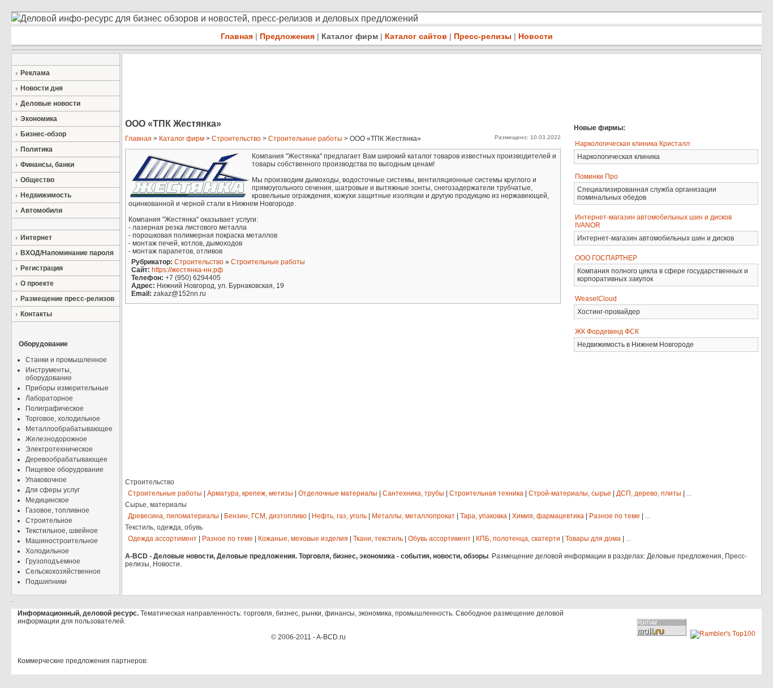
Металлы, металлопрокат (413, 516)
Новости (535, 36)
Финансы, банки (47, 165)
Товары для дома (593, 539)
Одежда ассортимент (162, 539)
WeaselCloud (596, 299)
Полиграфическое (54, 408)
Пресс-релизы (483, 36)
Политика (36, 149)
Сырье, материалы (156, 505)
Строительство (236, 139)
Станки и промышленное (66, 360)
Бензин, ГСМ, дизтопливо (265, 516)
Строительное (48, 520)
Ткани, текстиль (378, 539)
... (689, 493)
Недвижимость (45, 195)
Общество (37, 180)
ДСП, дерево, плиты (648, 493)
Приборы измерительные (67, 388)
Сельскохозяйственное (63, 571)
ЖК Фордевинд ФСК (607, 332)
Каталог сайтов (416, 36)
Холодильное (47, 551)
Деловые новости (50, 104)
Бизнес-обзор (43, 134)
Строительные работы (305, 139)
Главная (237, 36)
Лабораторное (49, 398)
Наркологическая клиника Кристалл (632, 144)
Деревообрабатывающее (66, 459)
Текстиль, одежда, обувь (164, 527)
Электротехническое (59, 449)
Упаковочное (46, 480)
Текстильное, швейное (61, 531)
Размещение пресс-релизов (67, 299)
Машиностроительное (61, 541)
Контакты (36, 314)
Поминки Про (596, 176)
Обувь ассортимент (439, 539)
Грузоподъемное (52, 561)
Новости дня (41, 88)
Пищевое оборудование (64, 470)
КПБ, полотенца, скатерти (518, 539)
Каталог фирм (349, 36)
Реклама (35, 73)
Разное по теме (614, 516)
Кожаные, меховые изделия (303, 539)
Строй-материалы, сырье (570, 493)
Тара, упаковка (483, 516)
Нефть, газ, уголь (339, 516)
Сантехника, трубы (413, 493)
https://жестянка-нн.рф (187, 270)
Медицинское (47, 500)
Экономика (38, 119)
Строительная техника (486, 493)
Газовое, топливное (57, 510)
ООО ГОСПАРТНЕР (606, 258)
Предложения (287, 36)
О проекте (37, 283)
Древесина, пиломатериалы (173, 516)
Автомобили (41, 210)
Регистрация (41, 268)
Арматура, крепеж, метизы (250, 493)
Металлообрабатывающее (69, 429)
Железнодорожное (56, 439)
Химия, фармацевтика (548, 516)
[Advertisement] (328, 87)
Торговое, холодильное (62, 419)
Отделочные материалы (337, 493)
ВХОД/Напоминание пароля (67, 253)
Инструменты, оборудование (48, 374)
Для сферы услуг (52, 490)
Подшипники (46, 582)
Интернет (36, 238)
